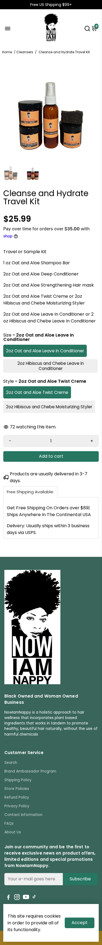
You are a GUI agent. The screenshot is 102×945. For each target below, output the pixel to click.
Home (7, 52)
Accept (80, 922)
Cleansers (24, 52)
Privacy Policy (16, 806)
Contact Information (23, 814)
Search (10, 762)
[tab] (30, 491)
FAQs (9, 823)
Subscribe (80, 879)
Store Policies (16, 788)
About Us (12, 832)
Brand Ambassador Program (30, 771)
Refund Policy (16, 797)
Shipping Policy (18, 780)
